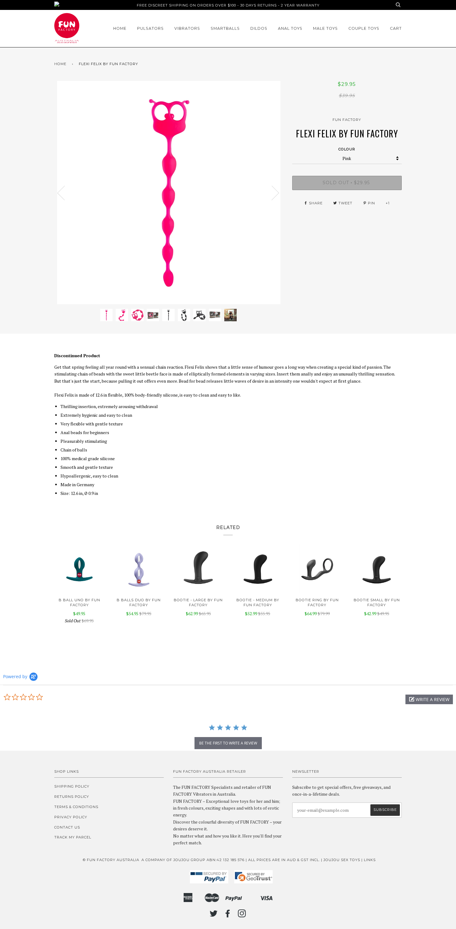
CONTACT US (67, 827)
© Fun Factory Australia (111, 860)
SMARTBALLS (225, 28)
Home (120, 28)
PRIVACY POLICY (70, 817)
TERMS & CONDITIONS (76, 807)
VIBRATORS (187, 28)
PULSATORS (150, 28)
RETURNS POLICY (71, 796)
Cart (396, 28)
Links (370, 860)
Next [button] (271, 192)
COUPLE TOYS (363, 28)
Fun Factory (347, 120)
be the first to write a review (228, 743)
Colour (346, 149)
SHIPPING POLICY (71, 786)
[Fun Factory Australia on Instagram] (242, 915)
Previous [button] (64, 192)
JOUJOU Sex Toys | (344, 860)
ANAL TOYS (290, 28)
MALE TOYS (325, 28)
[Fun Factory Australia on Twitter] (214, 915)
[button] (429, 699)
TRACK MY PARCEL (72, 837)
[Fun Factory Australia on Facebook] (228, 915)
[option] (168, 192)
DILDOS (258, 28)
